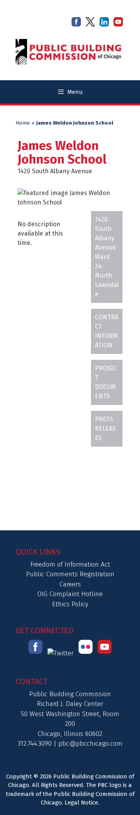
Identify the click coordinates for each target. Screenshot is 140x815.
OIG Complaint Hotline (70, 594)
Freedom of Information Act (70, 564)
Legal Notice (81, 802)
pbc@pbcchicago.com (90, 743)
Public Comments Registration (70, 574)
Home (23, 123)
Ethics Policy (70, 604)
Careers (70, 584)
